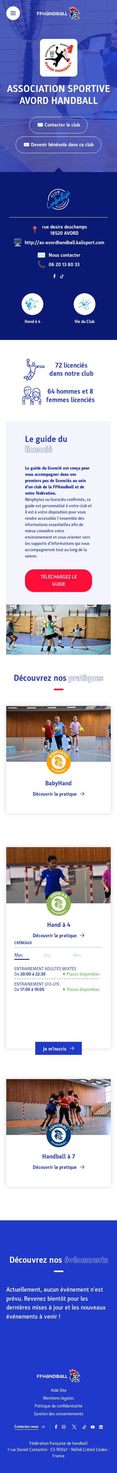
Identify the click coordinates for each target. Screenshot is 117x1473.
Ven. (77, 955)
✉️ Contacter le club (58, 125)
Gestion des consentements (58, 1414)
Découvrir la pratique (55, 794)
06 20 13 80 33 (64, 264)
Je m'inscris (54, 1049)
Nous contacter (64, 255)
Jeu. (48, 955)
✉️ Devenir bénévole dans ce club (58, 145)
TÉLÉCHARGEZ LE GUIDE (59, 580)
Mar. (18, 955)
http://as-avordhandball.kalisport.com (64, 242)
